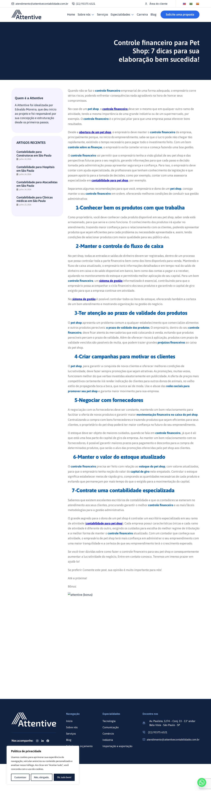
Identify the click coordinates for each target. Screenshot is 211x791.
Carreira (142, 14)
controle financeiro (115, 109)
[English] (184, 3)
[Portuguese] (190, 3)
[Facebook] (47, 740)
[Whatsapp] (201, 782)
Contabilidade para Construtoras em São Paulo (33, 153)
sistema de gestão (110, 280)
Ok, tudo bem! (64, 777)
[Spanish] (197, 3)
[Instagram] (37, 740)
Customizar (20, 777)
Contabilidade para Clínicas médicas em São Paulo (34, 199)
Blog (153, 14)
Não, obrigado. (41, 777)
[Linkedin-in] (42, 740)
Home (71, 14)
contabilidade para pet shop (109, 180)
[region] (43, 765)
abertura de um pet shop (95, 132)
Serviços (102, 14)
